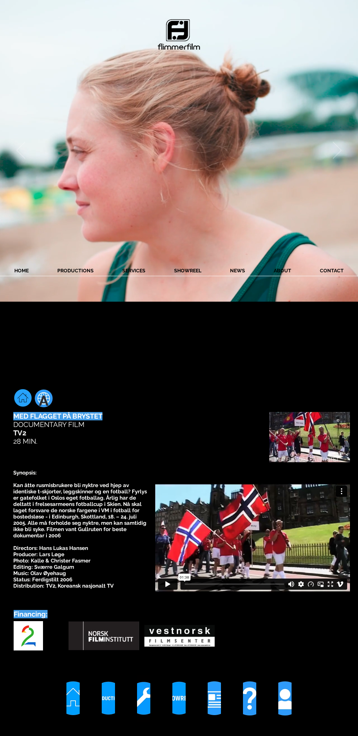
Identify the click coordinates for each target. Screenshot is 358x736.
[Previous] (20, 151)
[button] (309, 437)
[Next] (337, 151)
